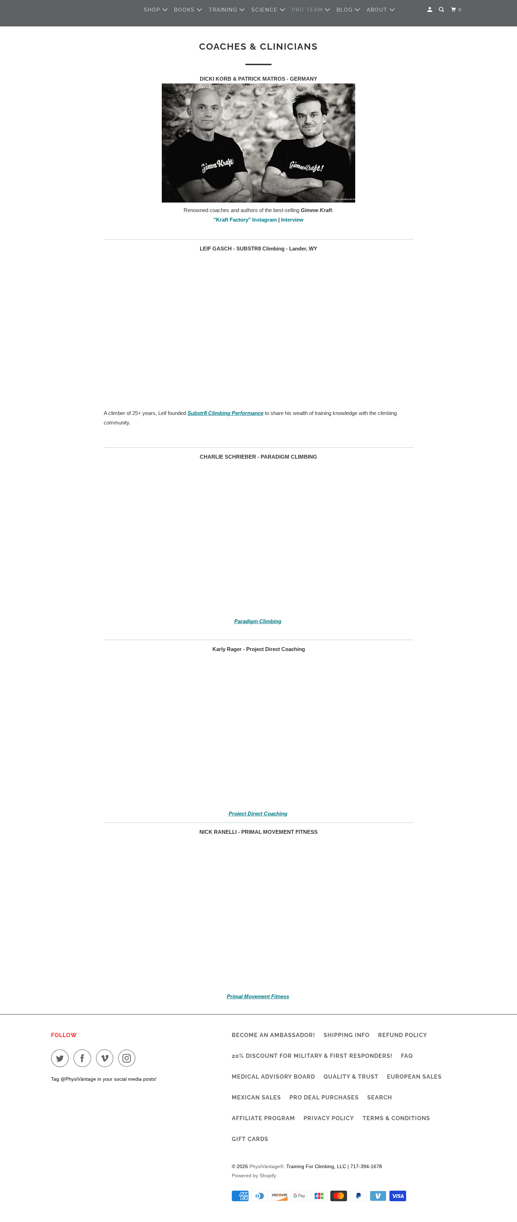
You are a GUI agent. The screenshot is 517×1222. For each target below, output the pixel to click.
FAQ (407, 1056)
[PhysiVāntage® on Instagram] (128, 1058)
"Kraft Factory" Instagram (245, 220)
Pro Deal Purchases (324, 1097)
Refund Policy (402, 1035)
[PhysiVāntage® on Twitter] (61, 1058)
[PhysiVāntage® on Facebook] (84, 1058)
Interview (292, 220)
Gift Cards (250, 1139)
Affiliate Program (263, 1118)
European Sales (414, 1076)
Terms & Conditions (396, 1118)
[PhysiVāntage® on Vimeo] (106, 1058)
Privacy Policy (329, 1118)
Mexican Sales (256, 1097)
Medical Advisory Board (273, 1076)
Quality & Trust (351, 1076)
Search (379, 1097)
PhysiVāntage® (266, 1166)
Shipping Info (347, 1035)
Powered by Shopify (254, 1175)
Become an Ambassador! (273, 1035)
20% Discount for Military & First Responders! (312, 1056)
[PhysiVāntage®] (82, 9)
